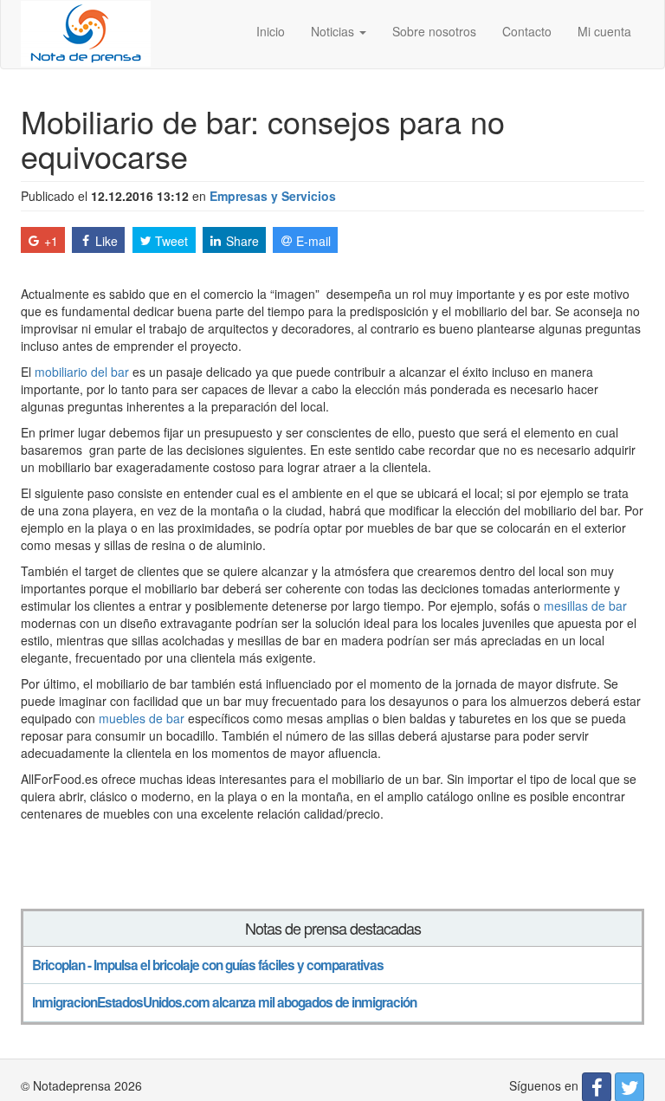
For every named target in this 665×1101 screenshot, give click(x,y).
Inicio (270, 31)
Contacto (527, 31)
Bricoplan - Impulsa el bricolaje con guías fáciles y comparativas (208, 965)
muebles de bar (141, 718)
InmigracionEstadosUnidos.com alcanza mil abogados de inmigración (224, 1002)
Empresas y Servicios (273, 195)
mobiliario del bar (82, 371)
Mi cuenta (604, 31)
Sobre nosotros (434, 31)
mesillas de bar (585, 605)
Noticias (334, 31)
